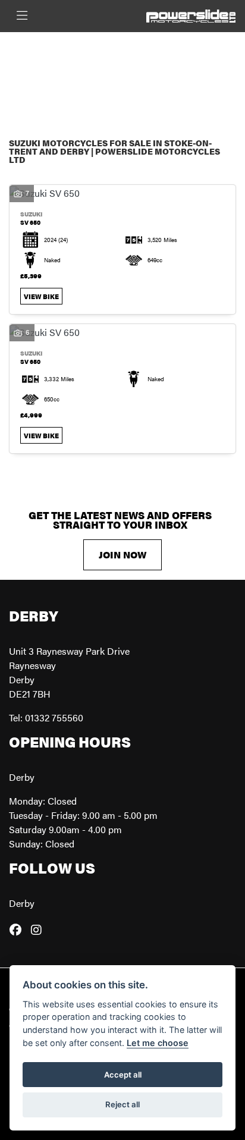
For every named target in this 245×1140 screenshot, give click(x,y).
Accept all (123, 1074)
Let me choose (158, 1043)
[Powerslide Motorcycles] (190, 14)
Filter (200, 52)
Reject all (122, 1104)
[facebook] (18, 929)
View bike (41, 296)
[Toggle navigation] (22, 15)
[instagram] (39, 929)
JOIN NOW (122, 554)
